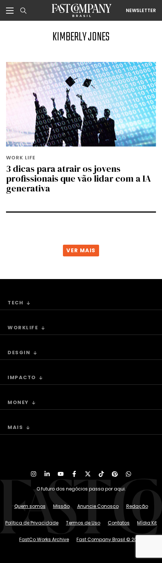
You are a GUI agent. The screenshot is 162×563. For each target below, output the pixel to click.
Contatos (119, 523)
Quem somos (30, 506)
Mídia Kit (147, 523)
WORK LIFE (20, 157)
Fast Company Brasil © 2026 (109, 539)
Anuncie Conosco (98, 506)
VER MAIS (80, 250)
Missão (61, 506)
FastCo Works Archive (44, 539)
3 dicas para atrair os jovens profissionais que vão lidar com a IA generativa (78, 178)
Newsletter (141, 11)
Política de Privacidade (31, 523)
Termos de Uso (83, 523)
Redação (137, 506)
